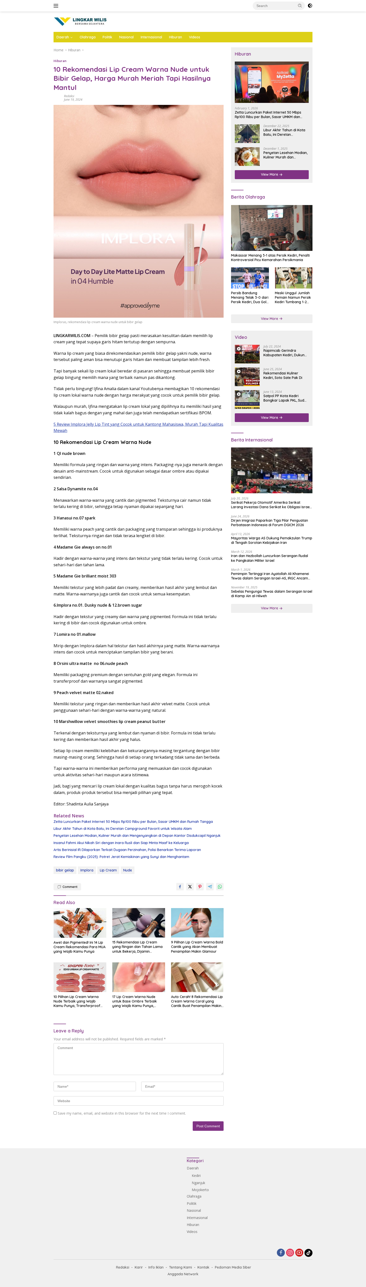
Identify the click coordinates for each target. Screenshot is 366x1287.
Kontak (203, 1267)
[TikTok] (308, 1253)
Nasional (126, 37)
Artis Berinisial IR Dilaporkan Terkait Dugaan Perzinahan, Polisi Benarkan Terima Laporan (127, 850)
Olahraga (88, 37)
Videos (194, 37)
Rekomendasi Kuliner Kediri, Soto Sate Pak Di (282, 375)
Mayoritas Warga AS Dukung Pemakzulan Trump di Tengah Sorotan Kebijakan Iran (271, 540)
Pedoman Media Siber (233, 1267)
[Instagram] (290, 1253)
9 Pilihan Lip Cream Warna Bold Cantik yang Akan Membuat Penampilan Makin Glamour (197, 946)
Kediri (196, 1175)
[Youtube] (299, 1253)
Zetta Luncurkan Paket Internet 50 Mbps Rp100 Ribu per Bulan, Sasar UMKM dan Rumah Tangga (133, 821)
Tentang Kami (180, 1267)
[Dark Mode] (309, 5)
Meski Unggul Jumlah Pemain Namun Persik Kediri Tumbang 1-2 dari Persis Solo (293, 298)
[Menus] (57, 5)
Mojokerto (200, 1189)
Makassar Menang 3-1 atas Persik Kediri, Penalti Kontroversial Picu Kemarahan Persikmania (270, 257)
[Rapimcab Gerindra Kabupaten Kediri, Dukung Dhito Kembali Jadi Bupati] (247, 354)
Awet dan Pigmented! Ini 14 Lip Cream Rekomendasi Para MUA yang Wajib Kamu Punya (80, 947)
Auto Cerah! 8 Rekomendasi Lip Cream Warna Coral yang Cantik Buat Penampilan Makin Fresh (197, 1001)
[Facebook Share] (180, 886)
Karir (139, 1267)
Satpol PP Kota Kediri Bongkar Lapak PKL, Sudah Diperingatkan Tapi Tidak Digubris (285, 398)
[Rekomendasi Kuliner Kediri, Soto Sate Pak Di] (247, 376)
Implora (86, 870)
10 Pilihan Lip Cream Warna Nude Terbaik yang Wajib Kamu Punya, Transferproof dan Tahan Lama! (77, 1001)
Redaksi (69, 96)
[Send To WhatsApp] (220, 886)
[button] (300, 5)
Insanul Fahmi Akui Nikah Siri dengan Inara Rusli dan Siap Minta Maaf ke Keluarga (121, 843)
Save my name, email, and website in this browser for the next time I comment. (122, 1113)
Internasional (151, 37)
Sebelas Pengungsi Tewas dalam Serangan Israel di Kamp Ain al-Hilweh (271, 593)
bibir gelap (65, 870)
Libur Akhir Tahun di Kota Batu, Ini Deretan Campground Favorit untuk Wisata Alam (123, 828)
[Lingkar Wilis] (81, 21)
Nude (127, 870)
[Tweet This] (190, 886)
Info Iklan (156, 1267)
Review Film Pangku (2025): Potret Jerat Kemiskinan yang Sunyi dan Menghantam (121, 857)
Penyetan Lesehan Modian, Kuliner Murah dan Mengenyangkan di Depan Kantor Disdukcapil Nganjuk (137, 835)
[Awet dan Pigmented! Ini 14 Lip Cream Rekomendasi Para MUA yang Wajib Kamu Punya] (80, 923)
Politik (107, 37)
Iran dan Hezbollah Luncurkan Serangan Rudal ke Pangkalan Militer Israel (269, 558)
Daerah (63, 37)
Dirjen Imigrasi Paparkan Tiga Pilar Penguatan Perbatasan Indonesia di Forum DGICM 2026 (269, 522)
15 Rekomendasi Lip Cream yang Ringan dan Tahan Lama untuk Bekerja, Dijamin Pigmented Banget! (137, 947)
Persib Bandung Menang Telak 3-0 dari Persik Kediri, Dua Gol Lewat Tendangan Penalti (249, 298)
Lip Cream (108, 870)
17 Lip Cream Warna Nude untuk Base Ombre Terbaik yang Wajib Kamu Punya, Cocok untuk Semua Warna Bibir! (135, 1001)
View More (270, 174)
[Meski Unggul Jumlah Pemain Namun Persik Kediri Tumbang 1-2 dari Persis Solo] (293, 277)
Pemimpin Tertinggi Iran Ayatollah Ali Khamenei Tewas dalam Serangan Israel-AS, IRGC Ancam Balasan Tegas (270, 576)
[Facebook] (281, 1253)
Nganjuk (198, 1182)
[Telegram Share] (210, 886)
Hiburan (175, 37)
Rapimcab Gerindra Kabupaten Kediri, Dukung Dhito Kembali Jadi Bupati (285, 352)
